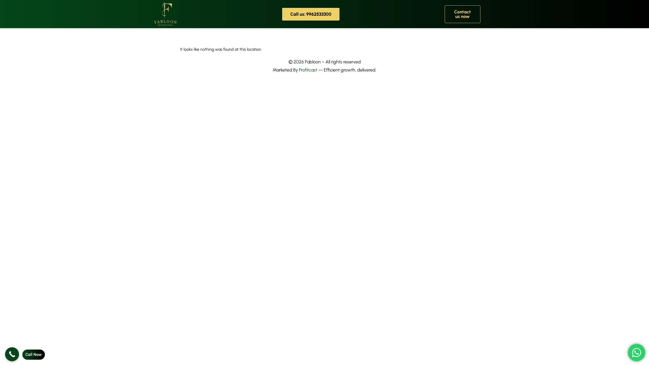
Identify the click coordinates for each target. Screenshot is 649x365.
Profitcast (308, 70)
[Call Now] (12, 354)
